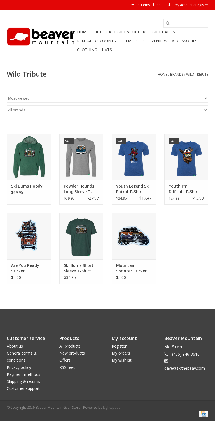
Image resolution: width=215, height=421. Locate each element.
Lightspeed (112, 407)
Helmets (130, 40)
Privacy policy (19, 367)
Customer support (23, 388)
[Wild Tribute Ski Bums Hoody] (29, 157)
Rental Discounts (96, 40)
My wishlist (122, 360)
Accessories (184, 40)
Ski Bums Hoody (27, 186)
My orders (121, 353)
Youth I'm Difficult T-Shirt (184, 188)
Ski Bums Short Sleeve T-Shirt (79, 268)
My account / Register (191, 5)
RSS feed (67, 367)
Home (83, 31)
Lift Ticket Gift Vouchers (121, 31)
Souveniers (155, 40)
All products (70, 346)
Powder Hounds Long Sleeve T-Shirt (79, 189)
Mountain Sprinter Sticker (131, 268)
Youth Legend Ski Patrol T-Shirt (133, 188)
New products (72, 353)
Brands (176, 74)
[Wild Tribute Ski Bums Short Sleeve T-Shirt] (81, 236)
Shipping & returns (23, 381)
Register (119, 346)
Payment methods (23, 374)
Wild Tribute (197, 74)
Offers (65, 360)
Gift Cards (163, 31)
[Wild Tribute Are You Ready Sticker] (29, 236)
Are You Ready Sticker (25, 268)
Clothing (87, 49)
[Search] (167, 23)
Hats (107, 49)
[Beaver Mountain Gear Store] (41, 36)
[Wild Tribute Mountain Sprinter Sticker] (134, 236)
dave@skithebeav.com (184, 368)
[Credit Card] (202, 413)
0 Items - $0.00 (149, 5)
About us (15, 346)
